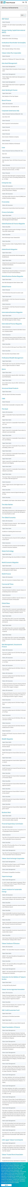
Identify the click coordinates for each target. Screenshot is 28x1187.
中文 (23, 2)
